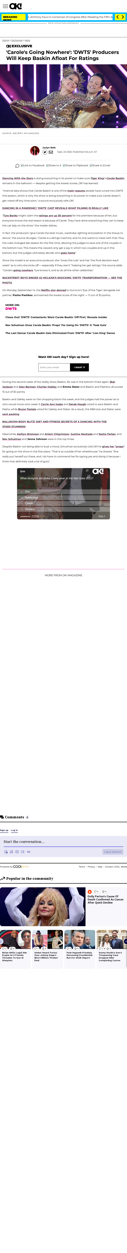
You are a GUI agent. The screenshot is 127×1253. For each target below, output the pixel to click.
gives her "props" (113, 446)
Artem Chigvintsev (57, 434)
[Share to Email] (100, 166)
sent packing (10, 414)
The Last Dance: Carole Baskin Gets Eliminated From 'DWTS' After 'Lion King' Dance (60, 333)
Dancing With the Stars (17, 178)
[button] (6, 6)
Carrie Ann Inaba (52, 404)
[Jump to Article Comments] (17, 166)
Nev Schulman (11, 439)
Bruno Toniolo (27, 409)
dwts (27, 40)
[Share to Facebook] (33, 166)
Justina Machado (81, 434)
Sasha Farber (107, 434)
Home (5, 40)
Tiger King (97, 178)
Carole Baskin (115, 178)
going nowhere (23, 270)
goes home (68, 252)
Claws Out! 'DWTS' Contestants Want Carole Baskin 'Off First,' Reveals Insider (56, 317)
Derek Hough (77, 404)
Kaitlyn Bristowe (28, 434)
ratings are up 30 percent (55, 215)
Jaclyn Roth (49, 147)
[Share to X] (53, 166)
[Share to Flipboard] (75, 166)
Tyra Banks (10, 215)
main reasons (76, 190)
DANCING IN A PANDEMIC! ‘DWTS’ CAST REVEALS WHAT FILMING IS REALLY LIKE (55, 208)
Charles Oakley (47, 386)
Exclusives (16, 40)
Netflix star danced (53, 290)
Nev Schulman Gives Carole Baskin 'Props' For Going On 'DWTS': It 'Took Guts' (56, 325)
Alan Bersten (27, 386)
